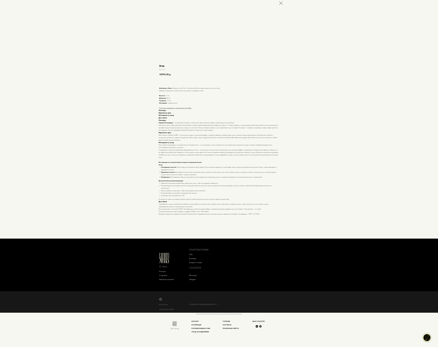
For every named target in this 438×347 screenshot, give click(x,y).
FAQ (190, 255)
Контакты (162, 271)
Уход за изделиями (200, 332)
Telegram (192, 279)
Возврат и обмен (195, 263)
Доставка (192, 259)
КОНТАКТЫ (227, 325)
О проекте (163, 275)
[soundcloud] (160, 299)
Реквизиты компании (166, 279)
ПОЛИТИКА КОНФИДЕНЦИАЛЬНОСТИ (202, 304)
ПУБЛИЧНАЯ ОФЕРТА (166, 309)
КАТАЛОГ (195, 321)
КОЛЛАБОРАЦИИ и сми (201, 328)
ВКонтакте (193, 275)
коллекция (196, 325)
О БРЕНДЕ (226, 321)
